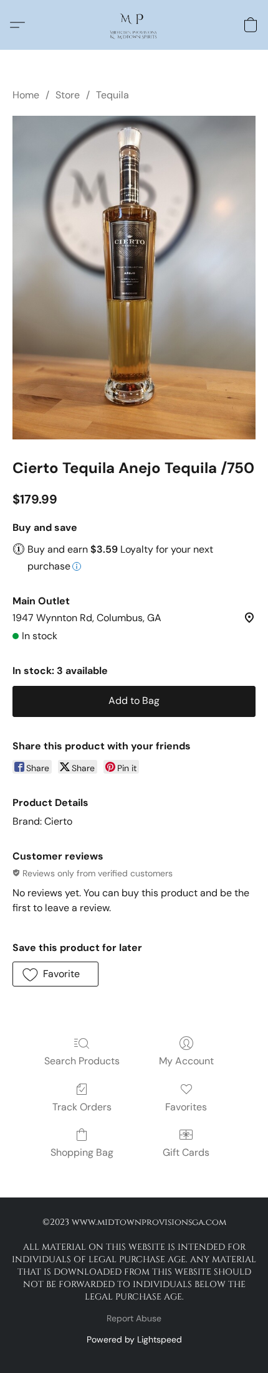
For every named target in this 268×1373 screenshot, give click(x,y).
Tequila (112, 94)
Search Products (82, 1060)
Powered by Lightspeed (134, 1339)
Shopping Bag (81, 1152)
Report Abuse (134, 1318)
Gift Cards (186, 1152)
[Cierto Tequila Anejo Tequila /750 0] (134, 277)
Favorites (186, 1106)
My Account (186, 1060)
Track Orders (82, 1106)
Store (67, 94)
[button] (134, 25)
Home (25, 94)
